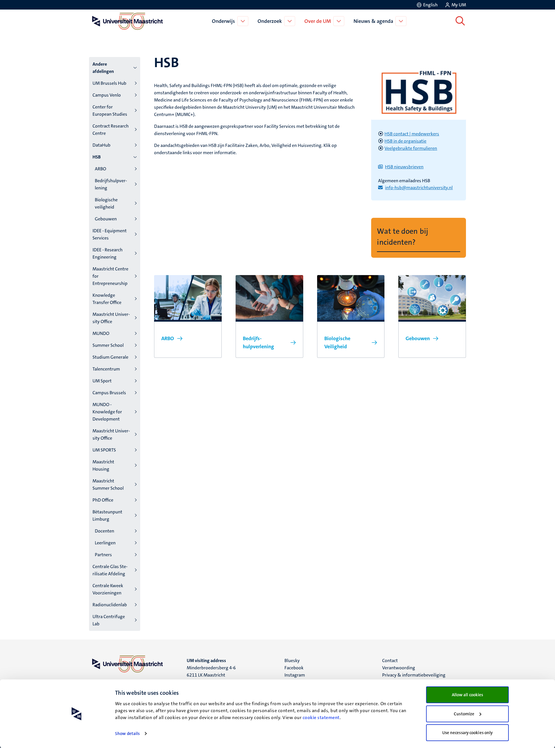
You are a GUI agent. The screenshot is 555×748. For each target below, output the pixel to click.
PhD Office (102, 500)
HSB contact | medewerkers (411, 134)
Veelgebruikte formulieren (410, 148)
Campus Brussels (109, 393)
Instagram (294, 675)
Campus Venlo (106, 95)
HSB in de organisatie (405, 141)
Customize (464, 714)
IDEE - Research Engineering (107, 253)
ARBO (100, 169)
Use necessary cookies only (467, 733)
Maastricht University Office (111, 318)
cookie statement (321, 717)
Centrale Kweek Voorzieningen (107, 589)
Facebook (294, 668)
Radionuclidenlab (109, 605)
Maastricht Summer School (108, 484)
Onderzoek (270, 21)
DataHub (101, 145)
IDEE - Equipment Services (109, 234)
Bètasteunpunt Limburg (107, 515)
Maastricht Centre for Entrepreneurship (110, 276)
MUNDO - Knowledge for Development (107, 411)
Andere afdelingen (103, 67)
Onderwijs (223, 21)
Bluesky (292, 660)
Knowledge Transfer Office (106, 298)
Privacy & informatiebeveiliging (413, 675)
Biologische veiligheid (106, 203)
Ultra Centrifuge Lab (108, 620)
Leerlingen (105, 543)
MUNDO (100, 333)
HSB (96, 157)
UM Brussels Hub (109, 83)
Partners (103, 555)
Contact (390, 660)
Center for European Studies (109, 110)
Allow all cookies (467, 695)
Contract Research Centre (110, 129)
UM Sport (102, 381)
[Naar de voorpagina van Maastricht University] (126, 21)
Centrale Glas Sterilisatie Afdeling (109, 570)
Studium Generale (110, 357)
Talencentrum (106, 369)
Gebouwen (106, 219)
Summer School (108, 345)
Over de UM (317, 21)
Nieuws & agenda (373, 21)
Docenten (104, 531)
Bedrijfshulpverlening (111, 184)
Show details (127, 733)
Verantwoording (398, 668)
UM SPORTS (104, 450)
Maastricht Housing (103, 465)
